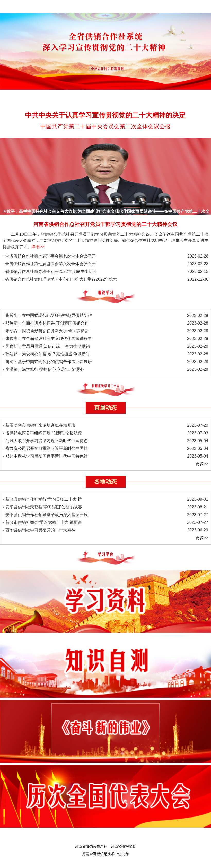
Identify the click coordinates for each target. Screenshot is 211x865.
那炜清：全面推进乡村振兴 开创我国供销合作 (47, 323)
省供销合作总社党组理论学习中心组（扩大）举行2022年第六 (61, 279)
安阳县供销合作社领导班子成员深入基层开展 (46, 514)
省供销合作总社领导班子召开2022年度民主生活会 (51, 271)
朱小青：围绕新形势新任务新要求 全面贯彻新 (47, 331)
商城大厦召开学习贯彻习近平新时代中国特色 (46, 441)
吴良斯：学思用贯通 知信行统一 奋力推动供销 (47, 346)
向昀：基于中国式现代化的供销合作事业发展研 (48, 361)
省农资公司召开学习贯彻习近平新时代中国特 (46, 448)
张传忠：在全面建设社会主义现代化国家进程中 (48, 338)
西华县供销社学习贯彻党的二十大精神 (40, 530)
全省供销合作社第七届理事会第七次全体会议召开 (50, 256)
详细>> (37, 246)
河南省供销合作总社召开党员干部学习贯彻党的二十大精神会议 (105, 224)
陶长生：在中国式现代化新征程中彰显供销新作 (48, 315)
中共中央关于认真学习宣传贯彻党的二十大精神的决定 (105, 115)
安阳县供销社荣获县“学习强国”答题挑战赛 (43, 507)
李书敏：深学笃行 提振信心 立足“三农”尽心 (44, 369)
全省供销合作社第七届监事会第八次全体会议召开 (50, 264)
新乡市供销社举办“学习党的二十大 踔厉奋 (43, 522)
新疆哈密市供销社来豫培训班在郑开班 (40, 425)
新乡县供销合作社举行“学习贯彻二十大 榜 (43, 499)
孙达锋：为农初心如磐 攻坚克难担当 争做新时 (47, 354)
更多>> (201, 464)
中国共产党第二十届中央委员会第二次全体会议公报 (105, 126)
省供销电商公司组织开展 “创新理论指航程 (43, 433)
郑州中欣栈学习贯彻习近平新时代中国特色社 (46, 456)
